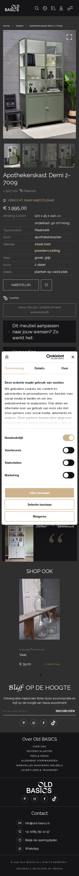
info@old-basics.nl (37, 823)
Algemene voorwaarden (39, 760)
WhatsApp (32, 848)
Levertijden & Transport (39, 770)
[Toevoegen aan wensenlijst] (43, 632)
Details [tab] (40, 368)
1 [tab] (41, 674)
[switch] (68, 450)
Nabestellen (21, 285)
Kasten (19, 25)
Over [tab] (64, 368)
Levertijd (14, 297)
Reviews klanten (39, 751)
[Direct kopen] (54, 632)
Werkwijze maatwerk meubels (39, 765)
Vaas (23, 655)
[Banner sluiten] (73, 357)
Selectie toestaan (40, 504)
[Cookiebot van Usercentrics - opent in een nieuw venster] (48, 357)
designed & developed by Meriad (39, 869)
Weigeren (39, 516)
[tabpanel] (39, 626)
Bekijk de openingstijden (41, 840)
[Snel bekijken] (32, 632)
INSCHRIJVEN (65, 711)
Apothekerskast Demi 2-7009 (46, 25)
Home (6, 25)
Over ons (39, 746)
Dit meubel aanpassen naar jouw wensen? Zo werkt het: (35, 331)
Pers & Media (39, 756)
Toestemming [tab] (14, 368)
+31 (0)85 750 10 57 (37, 831)
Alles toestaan (40, 492)
